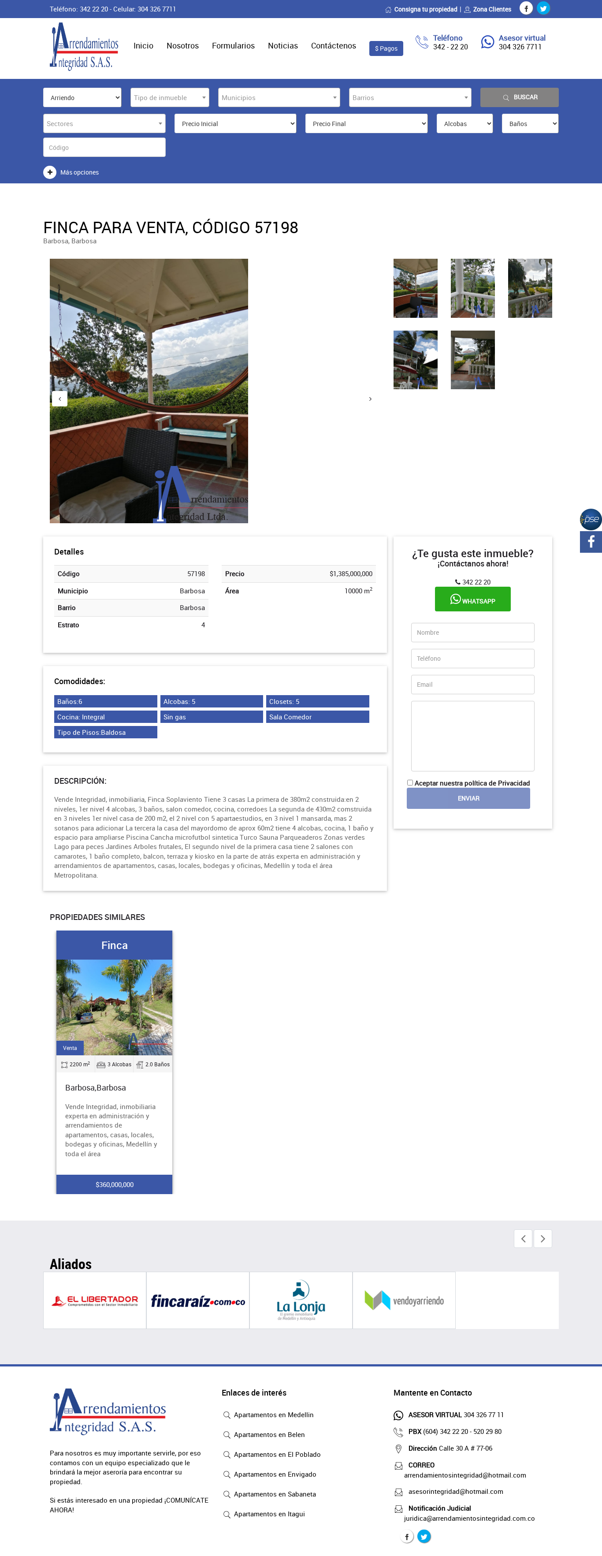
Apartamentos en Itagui (268, 1513)
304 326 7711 (520, 47)
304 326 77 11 (456, 1414)
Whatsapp (478, 601)
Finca (114, 945)
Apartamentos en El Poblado (276, 1454)
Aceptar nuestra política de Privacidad (472, 782)
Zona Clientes (492, 9)
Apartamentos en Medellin (273, 1414)
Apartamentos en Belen (268, 1434)
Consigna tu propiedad (425, 9)
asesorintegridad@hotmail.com (456, 1491)
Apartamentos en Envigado (274, 1474)
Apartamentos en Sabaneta (274, 1493)
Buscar (526, 97)
